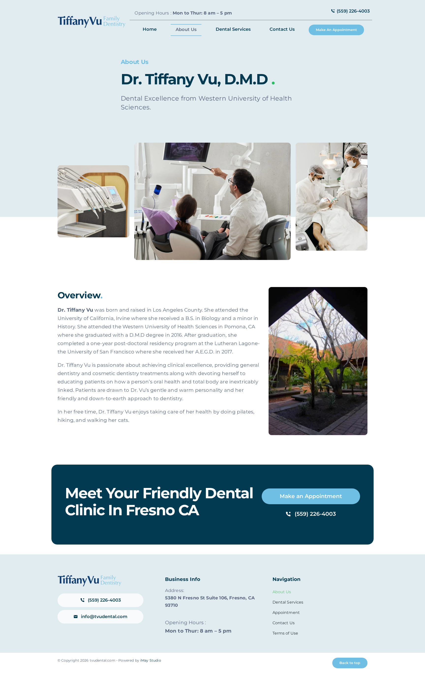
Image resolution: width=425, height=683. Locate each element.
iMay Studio (150, 660)
